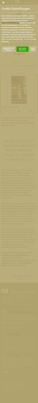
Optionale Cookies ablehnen (8, 49)
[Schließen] (19, 2)
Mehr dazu (32, 49)
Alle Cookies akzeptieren (22, 49)
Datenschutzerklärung (10, 23)
